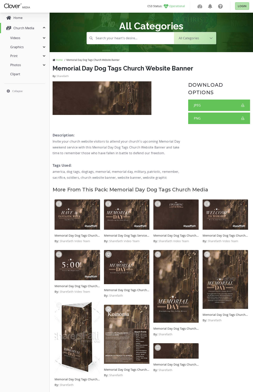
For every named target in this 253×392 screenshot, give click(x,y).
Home (59, 59)
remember (170, 171)
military (140, 171)
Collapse (17, 91)
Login (242, 6)
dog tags (73, 171)
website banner (129, 177)
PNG (197, 118)
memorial (102, 171)
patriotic (153, 171)
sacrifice (59, 177)
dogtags (87, 171)
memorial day (122, 171)
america (59, 171)
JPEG (197, 105)
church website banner (98, 177)
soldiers (73, 177)
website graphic (155, 177)
